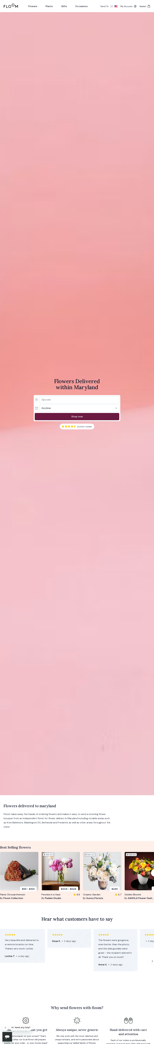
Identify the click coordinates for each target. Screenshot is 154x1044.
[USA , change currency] (115, 6)
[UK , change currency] (111, 6)
